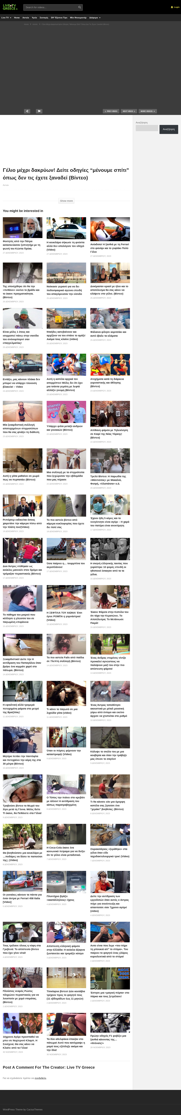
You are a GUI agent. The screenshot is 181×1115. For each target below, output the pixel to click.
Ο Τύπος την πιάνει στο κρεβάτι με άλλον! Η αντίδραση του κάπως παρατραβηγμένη (66, 801)
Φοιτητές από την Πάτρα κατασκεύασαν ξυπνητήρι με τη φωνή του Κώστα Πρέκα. (21, 245)
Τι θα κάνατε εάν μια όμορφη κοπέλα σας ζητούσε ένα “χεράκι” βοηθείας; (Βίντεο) (107, 805)
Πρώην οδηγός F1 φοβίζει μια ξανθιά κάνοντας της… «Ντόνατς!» (108, 1039)
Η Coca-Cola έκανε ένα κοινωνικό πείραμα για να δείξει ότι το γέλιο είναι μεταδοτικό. (66, 851)
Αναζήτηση (141, 122)
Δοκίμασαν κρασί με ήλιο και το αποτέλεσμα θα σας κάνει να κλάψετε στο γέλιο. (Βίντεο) (109, 290)
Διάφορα (93, 17)
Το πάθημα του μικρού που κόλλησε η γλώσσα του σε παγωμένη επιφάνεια (19, 618)
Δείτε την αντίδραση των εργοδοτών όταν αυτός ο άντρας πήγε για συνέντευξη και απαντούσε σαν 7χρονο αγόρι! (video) (109, 903)
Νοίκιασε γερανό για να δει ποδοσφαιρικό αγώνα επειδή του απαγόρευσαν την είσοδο (64, 290)
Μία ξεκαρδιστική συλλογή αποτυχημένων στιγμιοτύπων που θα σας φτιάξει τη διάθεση (21, 428)
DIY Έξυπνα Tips (59, 17)
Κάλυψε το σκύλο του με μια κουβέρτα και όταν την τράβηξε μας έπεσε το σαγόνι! (108, 755)
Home (17, 17)
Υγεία (34, 17)
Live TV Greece (81, 1067)
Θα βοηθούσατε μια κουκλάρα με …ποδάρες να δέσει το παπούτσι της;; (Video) (22, 856)
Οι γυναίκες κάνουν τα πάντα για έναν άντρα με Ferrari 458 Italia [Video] (22, 898)
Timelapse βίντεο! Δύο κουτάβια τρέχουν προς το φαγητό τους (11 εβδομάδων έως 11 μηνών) (66, 995)
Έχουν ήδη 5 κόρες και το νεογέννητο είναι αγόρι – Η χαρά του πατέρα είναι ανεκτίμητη (109, 522)
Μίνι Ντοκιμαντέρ (78, 17)
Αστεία (25, 17)
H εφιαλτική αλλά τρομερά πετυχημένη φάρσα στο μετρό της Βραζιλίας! (21, 708)
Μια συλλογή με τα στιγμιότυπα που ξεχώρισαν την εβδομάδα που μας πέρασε (65, 476)
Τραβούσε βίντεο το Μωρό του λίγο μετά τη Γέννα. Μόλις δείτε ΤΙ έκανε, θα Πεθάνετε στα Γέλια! (22, 809)
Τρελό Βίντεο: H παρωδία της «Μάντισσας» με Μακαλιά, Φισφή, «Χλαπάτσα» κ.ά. (108, 480)
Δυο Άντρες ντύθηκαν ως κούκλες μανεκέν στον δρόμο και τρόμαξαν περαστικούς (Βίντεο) (22, 570)
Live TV (5, 17)
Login (176, 7)
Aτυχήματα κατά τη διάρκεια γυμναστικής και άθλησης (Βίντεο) (107, 383)
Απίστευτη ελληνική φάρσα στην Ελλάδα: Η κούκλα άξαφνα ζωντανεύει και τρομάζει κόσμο (66, 950)
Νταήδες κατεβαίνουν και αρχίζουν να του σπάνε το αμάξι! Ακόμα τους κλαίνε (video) (66, 335)
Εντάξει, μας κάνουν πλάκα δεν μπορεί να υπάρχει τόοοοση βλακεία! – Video (21, 383)
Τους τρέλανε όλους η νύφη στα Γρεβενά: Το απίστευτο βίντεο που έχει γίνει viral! (22, 949)
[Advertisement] (66, 141)
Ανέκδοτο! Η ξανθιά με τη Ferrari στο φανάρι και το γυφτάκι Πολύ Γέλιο (109, 248)
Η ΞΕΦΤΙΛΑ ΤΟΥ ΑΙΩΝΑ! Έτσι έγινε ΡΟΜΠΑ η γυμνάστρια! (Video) (64, 616)
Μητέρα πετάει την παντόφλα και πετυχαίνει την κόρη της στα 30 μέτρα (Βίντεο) (22, 760)
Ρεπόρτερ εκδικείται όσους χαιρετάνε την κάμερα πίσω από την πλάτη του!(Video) (22, 523)
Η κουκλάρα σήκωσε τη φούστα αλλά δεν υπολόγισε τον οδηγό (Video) (65, 246)
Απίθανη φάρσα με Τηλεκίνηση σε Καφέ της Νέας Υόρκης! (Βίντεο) (109, 434)
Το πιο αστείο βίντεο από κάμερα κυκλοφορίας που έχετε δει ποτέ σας (65, 523)
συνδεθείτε (40, 1078)
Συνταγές (44, 17)
